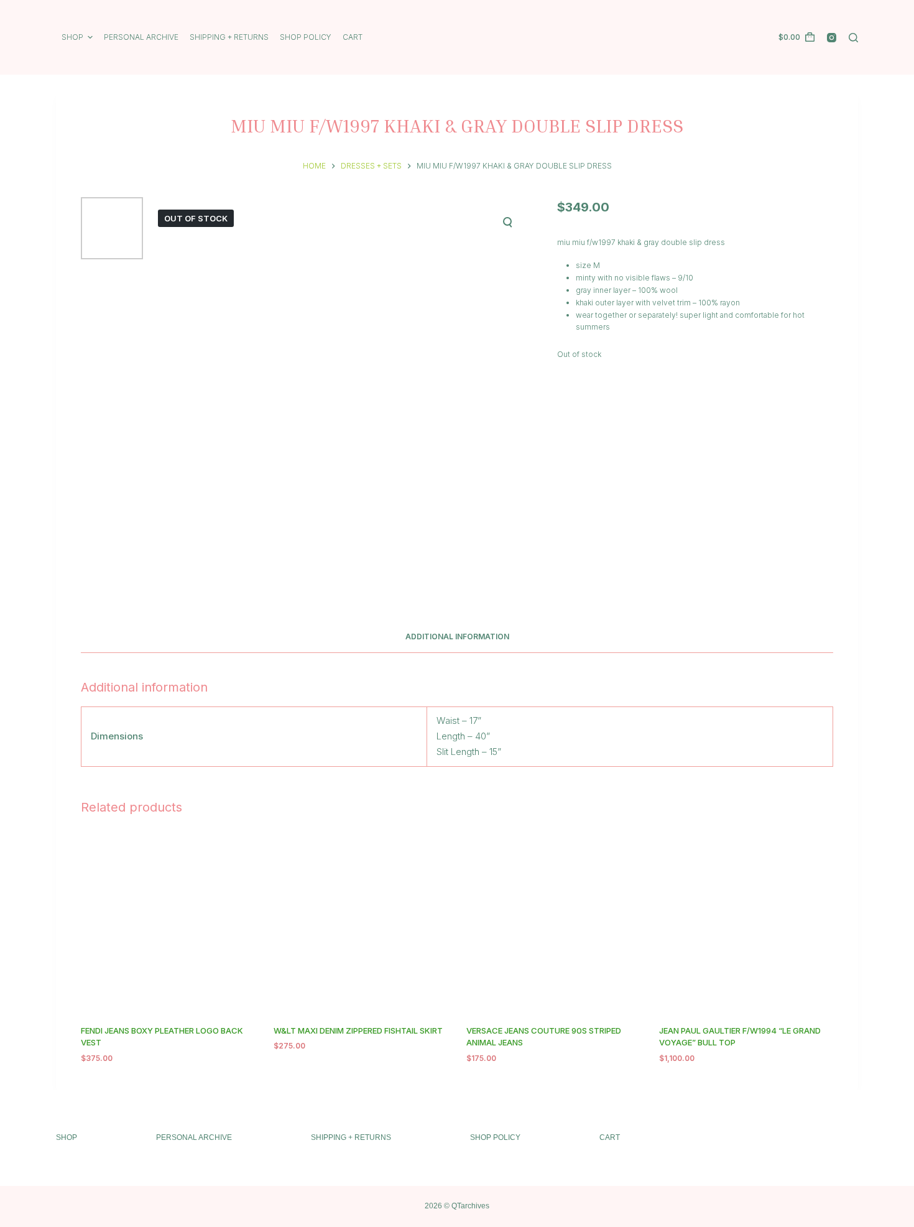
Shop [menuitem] (72, 37)
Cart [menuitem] (352, 37)
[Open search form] (853, 37)
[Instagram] (831, 37)
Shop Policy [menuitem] (305, 37)
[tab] (457, 637)
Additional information (457, 636)
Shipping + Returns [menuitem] (229, 37)
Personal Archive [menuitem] (141, 37)
